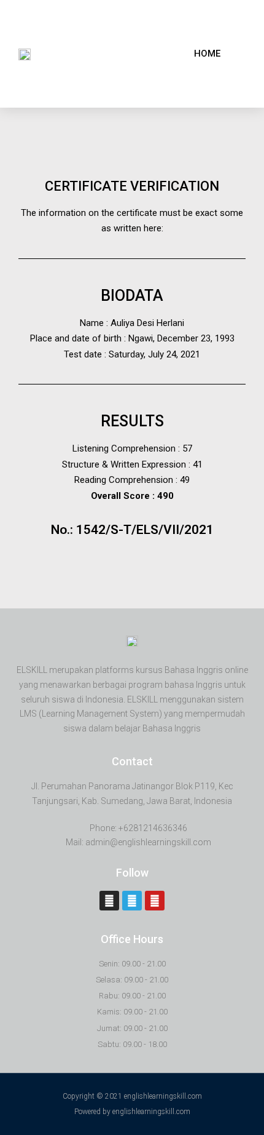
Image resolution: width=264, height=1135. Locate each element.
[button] (207, 54)
